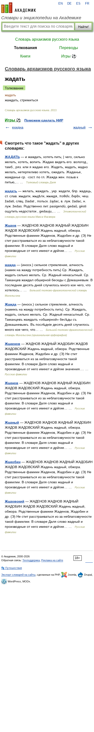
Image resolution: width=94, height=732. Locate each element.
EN (60, 3)
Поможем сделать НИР (43, 120)
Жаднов (11, 383)
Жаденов (12, 344)
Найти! (83, 27)
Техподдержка (31, 560)
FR (87, 3)
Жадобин (12, 462)
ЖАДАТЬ (12, 157)
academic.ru (18, 7)
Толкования (25, 48)
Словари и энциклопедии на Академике (41, 17)
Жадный (12, 422)
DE (69, 3)
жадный (79, 127)
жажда (10, 265)
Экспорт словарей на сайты (18, 574)
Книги (25, 56)
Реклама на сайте (52, 560)
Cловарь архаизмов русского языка (47, 39)
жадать (11, 191)
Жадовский (14, 501)
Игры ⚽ (68, 56)
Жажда (10, 304)
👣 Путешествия (11, 568)
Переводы (68, 48)
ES (78, 3)
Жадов (10, 225)
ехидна (17, 127)
